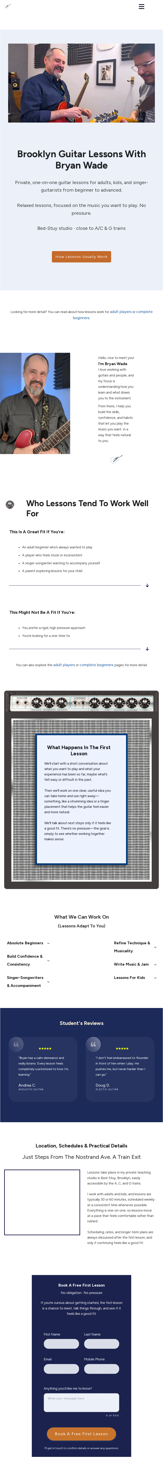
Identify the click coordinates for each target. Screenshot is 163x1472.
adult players (121, 311)
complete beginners (97, 665)
